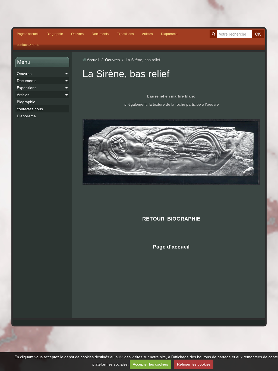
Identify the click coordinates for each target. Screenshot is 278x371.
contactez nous (28, 44)
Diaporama (169, 34)
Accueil (93, 60)
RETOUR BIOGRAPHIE (171, 219)
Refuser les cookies (194, 364)
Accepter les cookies (150, 364)
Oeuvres (77, 34)
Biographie (55, 34)
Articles (147, 34)
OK (258, 34)
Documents (100, 34)
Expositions (125, 34)
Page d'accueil (28, 34)
